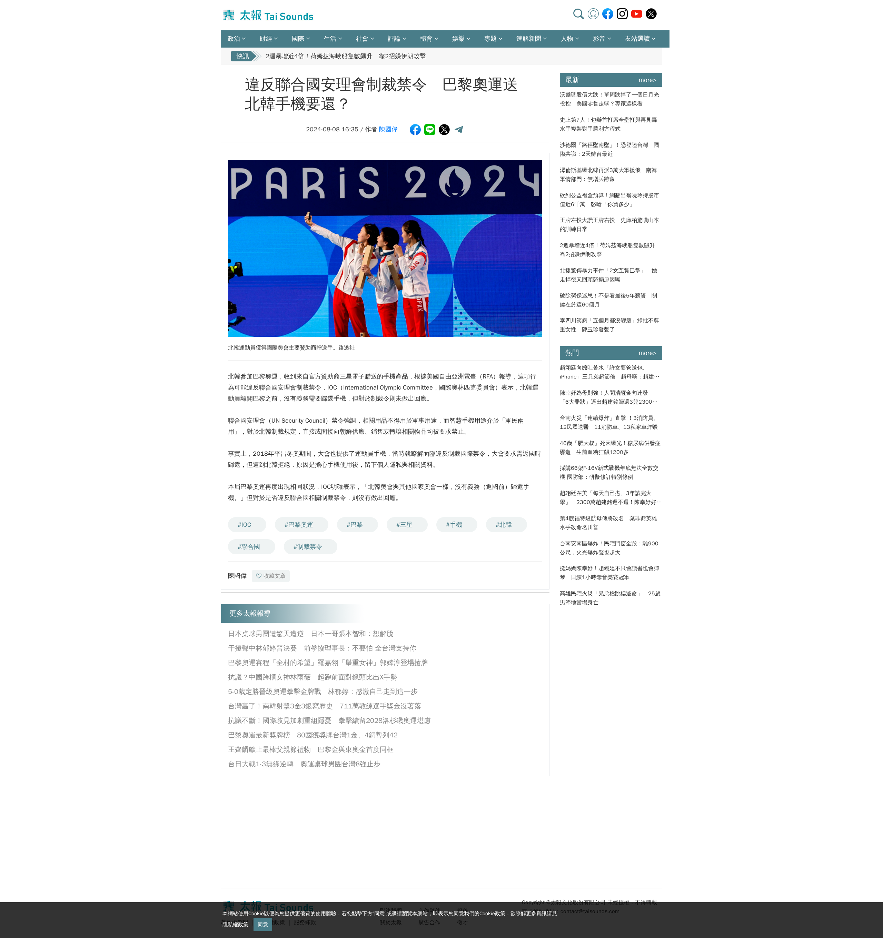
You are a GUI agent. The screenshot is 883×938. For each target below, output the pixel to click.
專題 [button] (490, 38)
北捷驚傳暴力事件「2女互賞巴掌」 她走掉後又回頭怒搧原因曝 (608, 275)
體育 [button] (426, 38)
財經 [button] (266, 38)
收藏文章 (275, 576)
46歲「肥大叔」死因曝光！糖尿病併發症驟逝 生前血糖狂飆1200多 (610, 448)
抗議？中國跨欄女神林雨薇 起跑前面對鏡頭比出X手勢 (312, 677)
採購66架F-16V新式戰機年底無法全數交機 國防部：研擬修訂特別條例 (609, 473)
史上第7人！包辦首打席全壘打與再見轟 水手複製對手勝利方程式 (611, 124)
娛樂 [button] (458, 38)
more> (648, 80)
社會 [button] (362, 38)
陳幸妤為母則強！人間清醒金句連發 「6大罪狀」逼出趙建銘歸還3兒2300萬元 (609, 398)
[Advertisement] (284, 831)
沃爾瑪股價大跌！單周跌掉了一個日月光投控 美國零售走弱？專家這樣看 (609, 99)
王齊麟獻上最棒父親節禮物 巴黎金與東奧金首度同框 (314, 749)
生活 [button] (330, 38)
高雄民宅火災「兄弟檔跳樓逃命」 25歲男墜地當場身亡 (610, 598)
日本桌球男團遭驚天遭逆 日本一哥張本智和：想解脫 (311, 633)
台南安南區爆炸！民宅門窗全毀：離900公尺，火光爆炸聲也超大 (609, 548)
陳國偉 (388, 129)
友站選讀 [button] (637, 38)
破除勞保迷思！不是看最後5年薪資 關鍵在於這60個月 (608, 300)
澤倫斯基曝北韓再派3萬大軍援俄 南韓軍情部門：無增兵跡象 (608, 175)
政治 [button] (234, 38)
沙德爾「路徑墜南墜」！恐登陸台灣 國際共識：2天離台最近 (609, 150)
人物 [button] (567, 38)
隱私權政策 (235, 924)
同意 (263, 924)
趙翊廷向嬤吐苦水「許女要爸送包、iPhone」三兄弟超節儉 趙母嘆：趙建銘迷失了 (609, 372)
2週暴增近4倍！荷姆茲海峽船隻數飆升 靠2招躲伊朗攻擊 (346, 56)
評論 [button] (394, 38)
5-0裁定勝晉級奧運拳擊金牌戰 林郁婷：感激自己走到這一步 (323, 691)
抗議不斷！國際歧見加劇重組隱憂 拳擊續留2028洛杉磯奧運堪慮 (329, 720)
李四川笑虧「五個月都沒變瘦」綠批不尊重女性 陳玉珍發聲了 (609, 325)
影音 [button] (599, 38)
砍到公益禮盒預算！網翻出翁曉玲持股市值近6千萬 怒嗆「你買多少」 (609, 200)
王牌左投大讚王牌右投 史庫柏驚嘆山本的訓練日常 (609, 225)
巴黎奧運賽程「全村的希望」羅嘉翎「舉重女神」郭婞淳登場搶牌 (328, 662)
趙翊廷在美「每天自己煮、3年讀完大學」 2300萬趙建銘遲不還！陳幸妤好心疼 (611, 498)
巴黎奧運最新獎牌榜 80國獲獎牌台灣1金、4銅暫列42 (313, 735)
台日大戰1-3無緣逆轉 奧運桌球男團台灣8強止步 (304, 764)
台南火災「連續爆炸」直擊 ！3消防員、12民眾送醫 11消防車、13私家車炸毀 (609, 423)
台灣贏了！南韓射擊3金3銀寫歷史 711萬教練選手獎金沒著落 (324, 706)
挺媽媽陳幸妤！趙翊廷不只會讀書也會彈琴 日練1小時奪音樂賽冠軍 (609, 573)
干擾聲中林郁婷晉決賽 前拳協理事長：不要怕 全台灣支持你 (322, 648)
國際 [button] (298, 38)
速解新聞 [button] (528, 38)
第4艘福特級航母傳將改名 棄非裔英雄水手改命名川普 (608, 523)
